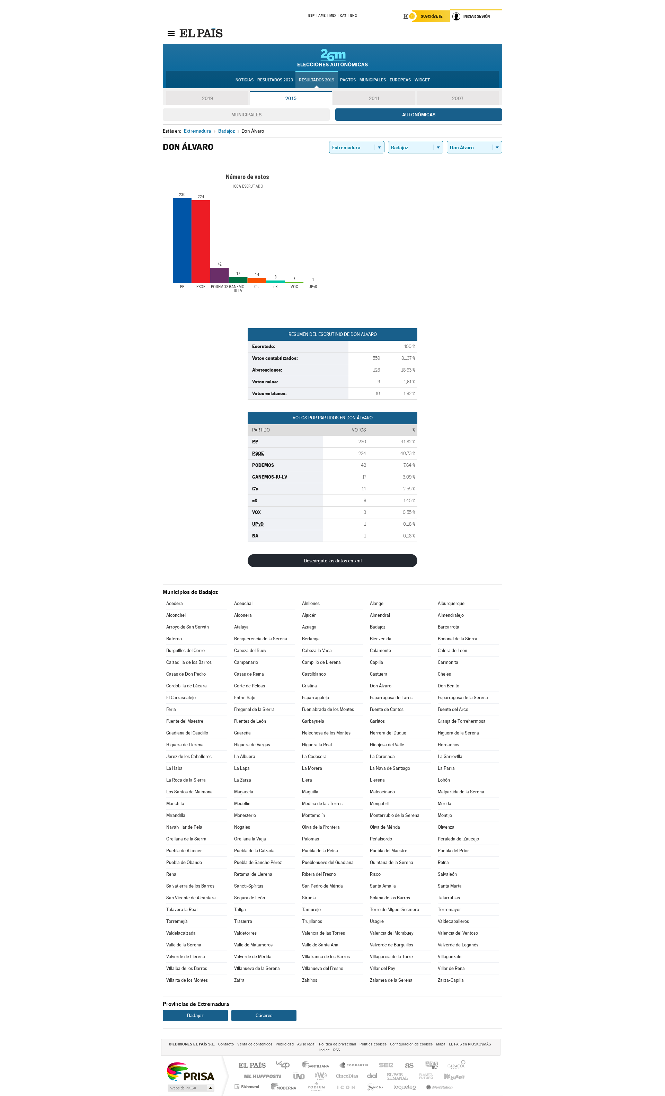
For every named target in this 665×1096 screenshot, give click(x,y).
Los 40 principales (285, 1065)
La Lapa (242, 768)
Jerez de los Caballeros (189, 756)
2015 (290, 98)
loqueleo (405, 1086)
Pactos (348, 80)
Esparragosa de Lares (391, 697)
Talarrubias (449, 897)
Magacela (243, 791)
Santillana (317, 1065)
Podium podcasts (316, 1086)
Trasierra (243, 921)
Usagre (377, 921)
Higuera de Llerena (185, 744)
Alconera (243, 615)
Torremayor (449, 909)
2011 (374, 98)
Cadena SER (384, 1065)
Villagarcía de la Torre (391, 956)
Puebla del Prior (453, 850)
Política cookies (373, 1044)
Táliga (240, 909)
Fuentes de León (250, 721)
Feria (171, 709)
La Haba (174, 768)
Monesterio (245, 815)
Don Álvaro (380, 685)
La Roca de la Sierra (186, 780)
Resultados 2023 (275, 80)
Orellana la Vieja (250, 838)
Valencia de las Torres (323, 933)
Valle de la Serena (183, 944)
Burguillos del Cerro (185, 650)
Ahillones (311, 603)
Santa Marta (450, 886)
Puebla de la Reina (320, 850)
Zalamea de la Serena (391, 980)
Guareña (242, 733)
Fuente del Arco (453, 709)
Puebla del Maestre (388, 850)
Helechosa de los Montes (326, 733)
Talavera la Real (181, 909)
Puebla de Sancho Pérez (258, 862)
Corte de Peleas (249, 685)
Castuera (379, 674)
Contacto (226, 1044)
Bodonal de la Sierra (457, 638)
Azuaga (309, 627)
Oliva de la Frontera (321, 827)
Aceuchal (243, 603)
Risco (375, 874)
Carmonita (448, 662)
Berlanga (311, 638)
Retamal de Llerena (253, 874)
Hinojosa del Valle (387, 744)
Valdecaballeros (453, 921)
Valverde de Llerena (185, 956)
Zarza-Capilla (451, 980)
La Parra (446, 768)
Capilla (376, 662)
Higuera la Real (317, 744)
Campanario (246, 662)
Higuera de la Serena (458, 733)
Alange (376, 603)
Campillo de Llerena (321, 662)
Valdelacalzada (181, 933)
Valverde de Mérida (253, 956)
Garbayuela (313, 721)
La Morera (312, 768)
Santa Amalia (383, 886)
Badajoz (377, 627)
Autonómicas (418, 114)
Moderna (282, 1086)
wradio (319, 1076)
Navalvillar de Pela (184, 827)
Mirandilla (175, 815)
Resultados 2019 (316, 80)
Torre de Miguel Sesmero (394, 909)
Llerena (377, 780)
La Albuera (244, 756)
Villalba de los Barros (186, 968)
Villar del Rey (382, 968)
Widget (422, 80)
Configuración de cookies (411, 1044)
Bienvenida (380, 638)
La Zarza (242, 780)
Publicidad (285, 1044)
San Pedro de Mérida (322, 886)
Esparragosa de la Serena (463, 697)
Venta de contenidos (254, 1044)
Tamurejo (311, 909)
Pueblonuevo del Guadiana (328, 862)
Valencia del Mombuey (392, 933)
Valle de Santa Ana (320, 944)
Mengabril (379, 803)
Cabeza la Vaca (317, 650)
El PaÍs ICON (346, 1086)
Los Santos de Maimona (189, 791)
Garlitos (377, 721)
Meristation (438, 1086)
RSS (336, 1050)
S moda (375, 1086)
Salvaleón (447, 874)
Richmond (247, 1086)
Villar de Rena (451, 968)
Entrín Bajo (244, 697)
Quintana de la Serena (391, 862)
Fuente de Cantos (387, 709)
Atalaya (241, 627)
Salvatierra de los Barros (190, 886)
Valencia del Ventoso (458, 933)
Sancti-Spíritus (248, 886)
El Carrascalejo (181, 697)
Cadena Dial (372, 1076)
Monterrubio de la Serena (394, 815)
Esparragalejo (315, 697)
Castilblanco (314, 674)
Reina (443, 862)
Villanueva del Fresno (322, 968)
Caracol (454, 1065)
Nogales (242, 827)
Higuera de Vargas (252, 744)
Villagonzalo (449, 956)
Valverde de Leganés (458, 944)
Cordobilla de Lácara (186, 685)
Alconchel (176, 615)
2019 (207, 98)
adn (429, 1065)
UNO (300, 1076)
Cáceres (264, 1015)
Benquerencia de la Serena (260, 638)
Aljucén (309, 615)
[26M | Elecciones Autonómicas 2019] (333, 57)
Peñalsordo (381, 838)
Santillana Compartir (354, 1065)
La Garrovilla (450, 756)
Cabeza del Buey (250, 650)
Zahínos (309, 980)
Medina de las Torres (322, 803)
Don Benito (448, 685)
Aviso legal (306, 1044)
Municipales (246, 114)
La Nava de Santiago (390, 768)
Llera (307, 780)
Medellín (242, 803)
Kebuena (448, 1076)
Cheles (444, 674)
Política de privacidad (337, 1044)
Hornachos (448, 744)
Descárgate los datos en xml (333, 560)
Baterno (174, 638)
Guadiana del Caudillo (187, 733)
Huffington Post (261, 1076)
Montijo (445, 815)
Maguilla (310, 791)
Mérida (444, 803)
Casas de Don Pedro (186, 674)
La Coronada (382, 756)
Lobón (444, 780)
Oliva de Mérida (385, 827)
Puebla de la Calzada (254, 850)
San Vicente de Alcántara (191, 897)
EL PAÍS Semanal (398, 1076)
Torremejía (177, 921)
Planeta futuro (423, 1076)
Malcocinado (382, 791)
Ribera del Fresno (319, 874)
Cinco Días (346, 1076)
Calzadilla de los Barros (189, 662)
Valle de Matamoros (253, 944)
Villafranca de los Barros (326, 956)
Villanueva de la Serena (257, 968)
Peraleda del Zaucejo (458, 838)
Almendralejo (451, 615)
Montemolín (313, 815)
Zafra (239, 980)
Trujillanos (312, 921)
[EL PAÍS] (201, 33)
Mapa (440, 1044)
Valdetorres (245, 933)
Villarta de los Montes (187, 980)
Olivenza (446, 827)
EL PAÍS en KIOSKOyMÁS (470, 1044)
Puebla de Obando (184, 862)
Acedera (174, 603)
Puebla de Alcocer (184, 850)
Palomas (310, 838)
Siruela (309, 897)
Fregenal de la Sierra (254, 709)
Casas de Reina (249, 674)
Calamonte (380, 650)
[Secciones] (171, 33)
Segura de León (249, 897)
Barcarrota (448, 627)
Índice (324, 1050)
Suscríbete (432, 16)
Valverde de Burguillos (391, 944)
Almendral (380, 615)
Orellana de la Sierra (186, 838)
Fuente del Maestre (184, 721)
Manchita (175, 803)
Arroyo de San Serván (187, 627)
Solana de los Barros (390, 897)
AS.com (406, 1065)
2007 (457, 98)
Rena (171, 874)
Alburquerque (451, 603)
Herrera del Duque (388, 733)
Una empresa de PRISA (190, 1071)
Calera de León (452, 650)
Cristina (309, 685)
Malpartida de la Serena (461, 791)
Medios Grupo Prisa (190, 1088)
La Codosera (314, 756)
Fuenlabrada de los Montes (328, 709)
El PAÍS (252, 1065)
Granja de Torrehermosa (462, 721)
